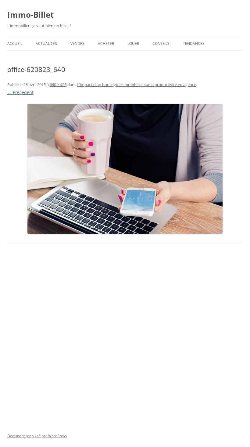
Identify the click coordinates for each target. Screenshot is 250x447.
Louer (133, 43)
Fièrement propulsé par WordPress (37, 435)
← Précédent (20, 92)
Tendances (194, 43)
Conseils (161, 43)
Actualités (46, 43)
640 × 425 (58, 84)
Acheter (106, 43)
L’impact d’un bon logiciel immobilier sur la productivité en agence (136, 84)
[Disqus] (125, 340)
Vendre (77, 43)
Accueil (14, 43)
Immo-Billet (30, 14)
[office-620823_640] (125, 169)
